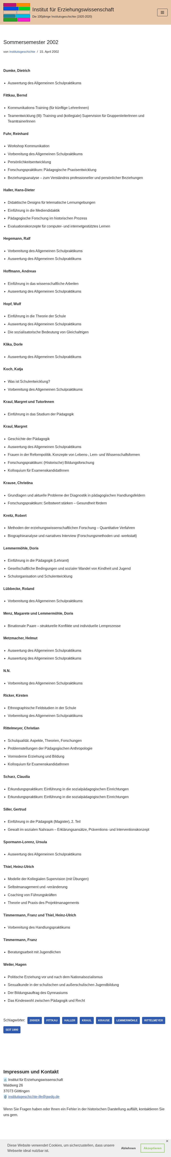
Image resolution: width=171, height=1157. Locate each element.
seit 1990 (12, 1029)
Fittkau (52, 1020)
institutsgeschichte (22, 51)
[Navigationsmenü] (162, 12)
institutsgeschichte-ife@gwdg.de (33, 1097)
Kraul (87, 1020)
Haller (69, 1020)
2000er (35, 1020)
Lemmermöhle (127, 1020)
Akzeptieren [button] (153, 1148)
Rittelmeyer (153, 1020)
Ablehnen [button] (128, 1148)
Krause (104, 1020)
